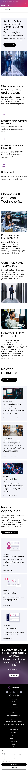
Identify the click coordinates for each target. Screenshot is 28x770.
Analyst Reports (14, 727)
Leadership (14, 704)
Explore (14, 744)
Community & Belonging (14, 715)
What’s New (14, 741)
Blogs (14, 747)
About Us (13, 702)
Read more (4, 5)
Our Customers (14, 729)
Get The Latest (14, 739)
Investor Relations (14, 707)
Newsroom (14, 710)
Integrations (14, 732)
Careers (14, 712)
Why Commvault (14, 719)
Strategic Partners (14, 735)
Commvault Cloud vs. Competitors (14, 724)
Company (14, 699)
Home (2, 15)
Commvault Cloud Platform (14, 721)
